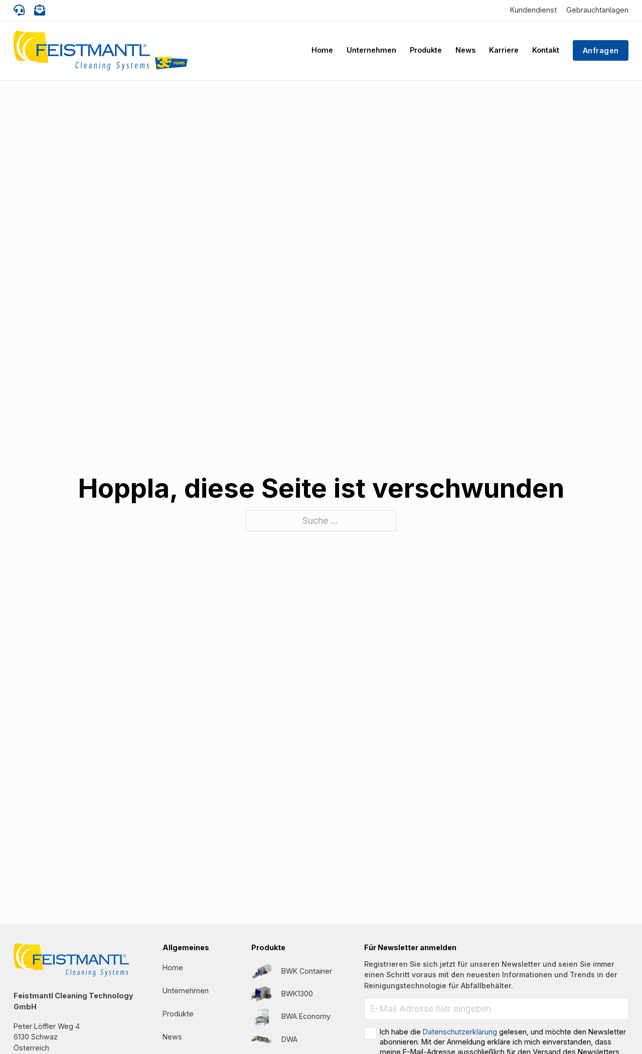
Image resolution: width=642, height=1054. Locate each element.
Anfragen (601, 50)
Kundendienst (533, 10)
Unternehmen (371, 50)
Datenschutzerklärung (460, 1031)
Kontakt (545, 50)
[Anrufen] (19, 10)
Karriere (504, 50)
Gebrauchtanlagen (597, 10)
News (465, 50)
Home (322, 50)
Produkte (426, 50)
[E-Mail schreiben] (39, 10)
